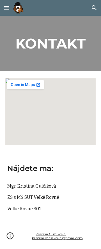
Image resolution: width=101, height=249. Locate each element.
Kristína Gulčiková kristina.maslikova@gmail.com (57, 236)
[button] (6, 7)
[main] (50, 43)
